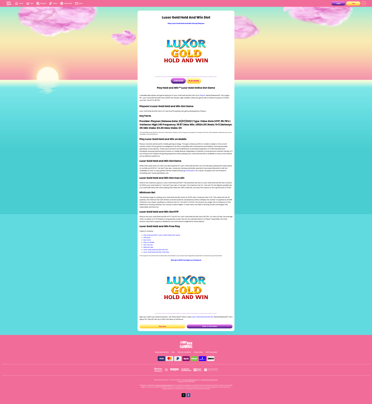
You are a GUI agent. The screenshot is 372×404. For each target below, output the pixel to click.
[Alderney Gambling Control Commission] (211, 369)
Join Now (178, 80)
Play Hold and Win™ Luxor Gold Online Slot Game (161, 235)
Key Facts (147, 240)
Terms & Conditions (184, 352)
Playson (202, 95)
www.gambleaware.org (191, 380)
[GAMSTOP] (174, 369)
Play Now (194, 80)
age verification (189, 171)
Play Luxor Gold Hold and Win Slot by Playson (186, 23)
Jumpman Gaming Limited (163, 385)
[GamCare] (158, 369)
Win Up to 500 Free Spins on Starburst (186, 260)
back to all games (209, 326)
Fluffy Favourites (211, 352)
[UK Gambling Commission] (186, 369)
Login (338, 3)
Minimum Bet (148, 247)
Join (353, 3)
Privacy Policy (198, 352)
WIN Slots (146, 237)
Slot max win (148, 245)
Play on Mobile (148, 242)
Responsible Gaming (162, 352)
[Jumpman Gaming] (186, 347)
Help (173, 352)
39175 (143, 387)
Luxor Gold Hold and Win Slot (202, 317)
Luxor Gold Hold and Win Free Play (156, 252)
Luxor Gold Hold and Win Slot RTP (155, 250)
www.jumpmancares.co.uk (210, 380)
